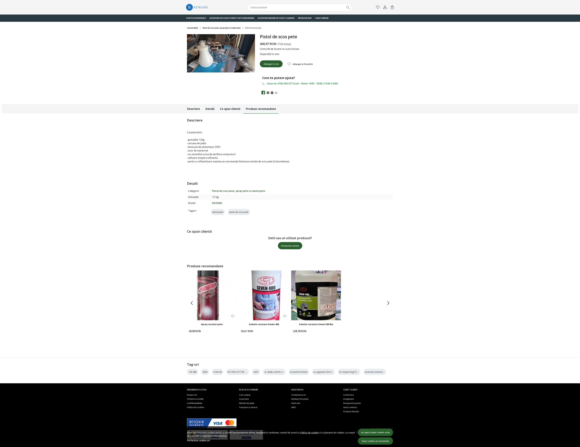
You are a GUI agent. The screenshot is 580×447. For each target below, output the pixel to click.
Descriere (193, 109)
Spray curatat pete (212, 324)
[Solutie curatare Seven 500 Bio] (316, 295)
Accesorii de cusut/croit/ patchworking (231, 18)
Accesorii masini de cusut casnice (276, 18)
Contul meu (348, 394)
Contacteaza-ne (298, 394)
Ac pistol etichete (299, 371)
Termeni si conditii (195, 399)
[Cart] (392, 7)
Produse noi (305, 18)
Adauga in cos (271, 63)
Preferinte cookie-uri (198, 440)
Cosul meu (244, 399)
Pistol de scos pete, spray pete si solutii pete (222, 28)
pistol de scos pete (238, 212)
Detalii (209, 109)
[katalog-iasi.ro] (204, 7)
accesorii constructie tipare (378, 371)
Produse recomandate (261, 109)
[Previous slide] (191, 303)
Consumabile (192, 28)
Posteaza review (290, 245)
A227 (255, 371)
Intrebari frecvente (299, 399)
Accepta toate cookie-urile (375, 432)
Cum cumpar (322, 18)
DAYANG (217, 203)
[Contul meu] (385, 7)
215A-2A (217, 371)
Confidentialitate (194, 403)
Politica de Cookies (195, 407)
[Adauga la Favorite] (232, 316)
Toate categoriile (196, 18)
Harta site (295, 403)
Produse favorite (351, 411)
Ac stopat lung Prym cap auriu (354, 371)
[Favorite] (378, 7)
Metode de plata (246, 403)
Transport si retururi (248, 407)
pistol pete (217, 212)
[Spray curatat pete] (212, 295)
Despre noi (192, 394)
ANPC (293, 407)
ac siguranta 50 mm (323, 371)
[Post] (269, 92)
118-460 (192, 371)
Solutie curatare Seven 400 (264, 324)
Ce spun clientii (230, 109)
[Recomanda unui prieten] (277, 92)
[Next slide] (388, 303)
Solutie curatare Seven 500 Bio (316, 324)
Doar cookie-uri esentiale (375, 440)
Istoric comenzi (350, 407)
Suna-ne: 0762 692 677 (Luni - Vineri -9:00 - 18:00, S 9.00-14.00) (302, 83)
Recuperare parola (352, 403)
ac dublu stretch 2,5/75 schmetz (280, 371)
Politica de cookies (309, 432)
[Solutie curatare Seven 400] (264, 295)
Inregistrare (348, 399)
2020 (205, 371)
